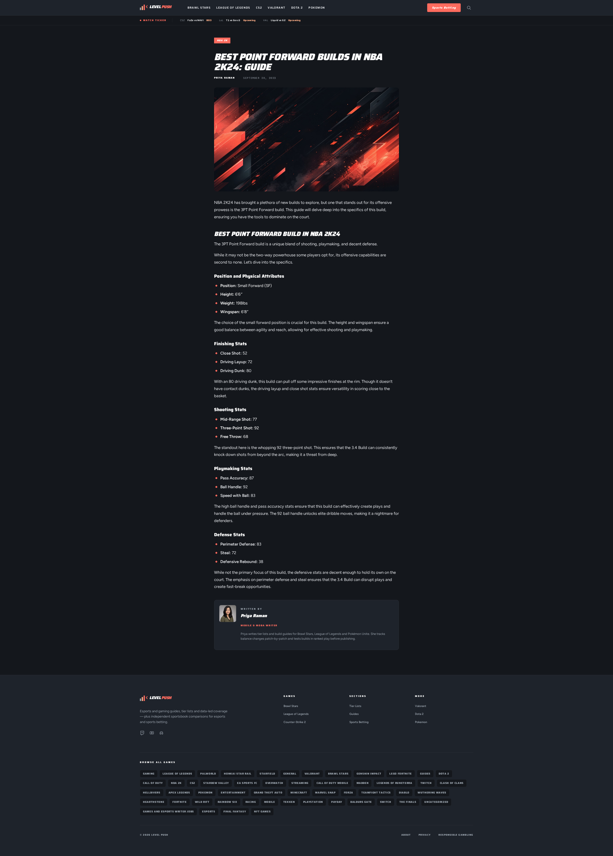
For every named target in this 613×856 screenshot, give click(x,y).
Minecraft (298, 793)
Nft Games (262, 812)
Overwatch (274, 783)
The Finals (407, 802)
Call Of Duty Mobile (332, 783)
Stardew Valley (216, 783)
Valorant (276, 7)
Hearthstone (153, 802)
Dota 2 (297, 7)
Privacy (425, 835)
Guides (354, 714)
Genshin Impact (369, 774)
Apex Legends (179, 793)
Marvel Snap (325, 793)
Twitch (426, 783)
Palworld (208, 774)
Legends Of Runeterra (394, 783)
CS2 (259, 7)
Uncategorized (436, 802)
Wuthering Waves (432, 793)
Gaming (148, 774)
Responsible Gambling (455, 835)
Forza (348, 793)
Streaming (299, 783)
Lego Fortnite (400, 774)
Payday (336, 802)
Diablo (404, 793)
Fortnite (179, 802)
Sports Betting (444, 7)
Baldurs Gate (361, 802)
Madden (363, 783)
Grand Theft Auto (268, 793)
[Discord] (161, 733)
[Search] (469, 7)
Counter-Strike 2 (295, 722)
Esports (208, 812)
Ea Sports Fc (247, 783)
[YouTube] (151, 733)
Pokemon (316, 7)
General (289, 774)
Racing (250, 802)
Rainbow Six (227, 802)
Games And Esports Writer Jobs (168, 812)
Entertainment (233, 793)
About (406, 835)
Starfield (267, 774)
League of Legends (233, 7)
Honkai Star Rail (237, 774)
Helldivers (151, 793)
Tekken (289, 802)
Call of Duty (153, 783)
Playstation (313, 802)
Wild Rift (202, 802)
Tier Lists (355, 706)
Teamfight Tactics (376, 793)
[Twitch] (142, 733)
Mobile (269, 802)
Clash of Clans (452, 783)
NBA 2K (176, 783)
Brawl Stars (199, 7)
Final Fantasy (234, 812)
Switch (385, 802)
